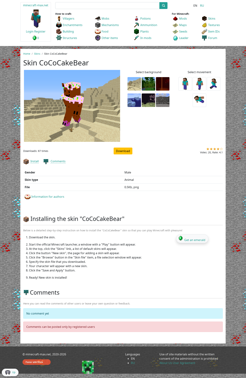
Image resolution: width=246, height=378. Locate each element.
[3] (214, 150)
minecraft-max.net (35, 5)
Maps (183, 25)
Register (40, 31)
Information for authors (47, 197)
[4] (218, 150)
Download (123, 151)
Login (29, 31)
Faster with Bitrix (34, 362)
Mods (183, 18)
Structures (70, 38)
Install (34, 161)
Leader (184, 38)
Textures (214, 25)
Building (68, 31)
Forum (212, 38)
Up (13, 372)
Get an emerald (194, 240)
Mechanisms (110, 25)
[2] (211, 150)
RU (202, 6)
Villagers (68, 18)
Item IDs (214, 31)
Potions (145, 18)
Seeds (183, 31)
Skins (211, 18)
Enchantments (72, 25)
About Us (165, 363)
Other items (110, 38)
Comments (58, 161)
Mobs (105, 18)
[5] (221, 150)
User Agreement (184, 363)
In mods (145, 38)
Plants (144, 31)
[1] (207, 150)
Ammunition (148, 25)
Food (105, 31)
